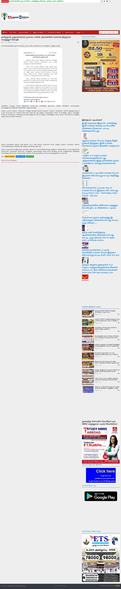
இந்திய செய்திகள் (38, 32)
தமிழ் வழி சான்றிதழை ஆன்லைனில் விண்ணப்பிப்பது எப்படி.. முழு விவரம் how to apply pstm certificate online (98, 236)
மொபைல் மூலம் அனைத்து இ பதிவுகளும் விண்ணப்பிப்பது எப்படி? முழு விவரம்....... (100, 220)
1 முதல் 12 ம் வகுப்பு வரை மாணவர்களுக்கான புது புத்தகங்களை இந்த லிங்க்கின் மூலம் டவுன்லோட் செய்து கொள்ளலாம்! (100, 159)
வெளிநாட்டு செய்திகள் (54, 32)
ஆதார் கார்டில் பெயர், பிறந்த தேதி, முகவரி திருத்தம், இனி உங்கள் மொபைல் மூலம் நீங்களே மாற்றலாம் (100, 143)
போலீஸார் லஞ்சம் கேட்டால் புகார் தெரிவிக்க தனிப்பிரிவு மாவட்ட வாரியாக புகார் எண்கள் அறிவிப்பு (106, 354)
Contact (60, 586)
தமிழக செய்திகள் (24, 32)
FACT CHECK (13, 32)
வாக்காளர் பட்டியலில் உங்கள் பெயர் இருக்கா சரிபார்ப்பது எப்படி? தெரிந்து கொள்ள (100, 175)
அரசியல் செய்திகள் (9, 156)
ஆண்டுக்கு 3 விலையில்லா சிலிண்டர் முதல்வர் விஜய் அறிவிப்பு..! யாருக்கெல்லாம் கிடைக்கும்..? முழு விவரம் (107, 329)
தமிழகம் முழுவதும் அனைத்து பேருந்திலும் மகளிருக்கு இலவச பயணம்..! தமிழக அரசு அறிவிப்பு (107, 346)
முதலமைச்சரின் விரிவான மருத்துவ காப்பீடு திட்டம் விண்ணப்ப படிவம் (100, 206)
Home (5, 32)
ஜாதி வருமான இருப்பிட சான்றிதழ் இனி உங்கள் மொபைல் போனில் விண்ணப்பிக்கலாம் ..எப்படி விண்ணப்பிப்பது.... (99, 127)
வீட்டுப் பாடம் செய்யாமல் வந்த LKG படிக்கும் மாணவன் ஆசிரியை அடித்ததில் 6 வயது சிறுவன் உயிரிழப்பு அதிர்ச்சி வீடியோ (107, 388)
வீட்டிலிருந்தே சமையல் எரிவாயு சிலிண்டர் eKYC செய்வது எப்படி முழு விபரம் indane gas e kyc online (107, 337)
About (56, 586)
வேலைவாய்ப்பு (69, 32)
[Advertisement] (76, 16)
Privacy (64, 586)
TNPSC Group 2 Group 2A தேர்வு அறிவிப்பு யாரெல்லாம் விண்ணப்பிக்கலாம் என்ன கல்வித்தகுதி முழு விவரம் (106, 379)
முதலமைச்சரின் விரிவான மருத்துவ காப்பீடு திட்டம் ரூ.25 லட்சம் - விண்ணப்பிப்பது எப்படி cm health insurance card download (105, 313)
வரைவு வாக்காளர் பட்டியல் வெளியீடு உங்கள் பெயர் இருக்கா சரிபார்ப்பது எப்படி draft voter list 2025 (100, 252)
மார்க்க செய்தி (30, 156)
